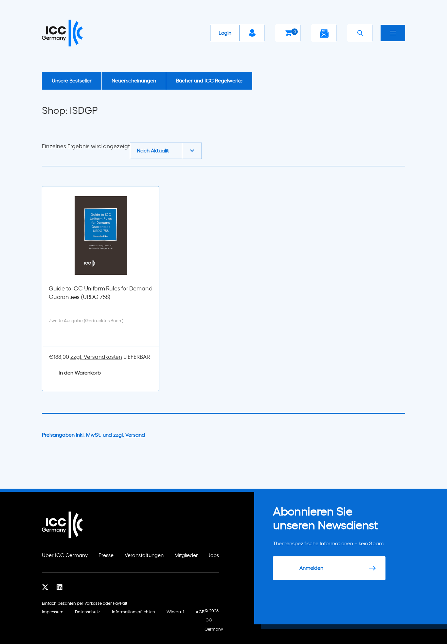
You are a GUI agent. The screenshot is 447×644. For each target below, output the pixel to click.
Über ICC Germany (65, 555)
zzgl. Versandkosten (96, 357)
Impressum (52, 612)
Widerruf (175, 612)
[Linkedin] (60, 587)
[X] (45, 587)
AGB (200, 612)
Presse (106, 555)
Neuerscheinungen (134, 80)
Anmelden (311, 568)
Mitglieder (186, 555)
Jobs (214, 555)
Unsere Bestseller (72, 80)
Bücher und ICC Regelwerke (209, 80)
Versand (135, 435)
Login (225, 33)
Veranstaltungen (144, 555)
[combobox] (166, 151)
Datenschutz (87, 612)
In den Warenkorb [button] (80, 372)
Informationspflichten (133, 612)
